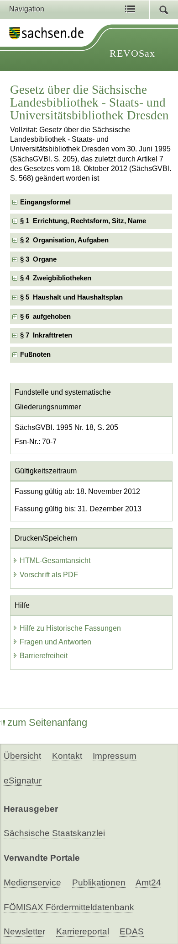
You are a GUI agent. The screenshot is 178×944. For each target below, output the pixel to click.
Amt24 (148, 882)
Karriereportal (82, 931)
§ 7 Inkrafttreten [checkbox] (46, 335)
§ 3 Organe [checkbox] (38, 259)
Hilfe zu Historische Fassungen (70, 628)
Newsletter (24, 931)
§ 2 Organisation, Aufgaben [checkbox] (64, 240)
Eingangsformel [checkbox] (45, 202)
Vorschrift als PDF (49, 575)
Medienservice (32, 882)
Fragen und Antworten (55, 642)
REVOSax (132, 53)
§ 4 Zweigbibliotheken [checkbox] (55, 278)
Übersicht (22, 756)
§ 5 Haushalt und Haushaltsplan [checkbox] (71, 297)
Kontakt (67, 756)
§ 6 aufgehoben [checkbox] (45, 316)
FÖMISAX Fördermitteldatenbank (69, 907)
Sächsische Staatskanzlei (54, 833)
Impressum (114, 756)
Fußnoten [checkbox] (35, 354)
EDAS (132, 931)
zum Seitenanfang (47, 722)
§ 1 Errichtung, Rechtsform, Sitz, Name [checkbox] (83, 221)
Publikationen (99, 882)
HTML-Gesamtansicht (55, 560)
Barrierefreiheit (44, 656)
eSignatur (23, 780)
